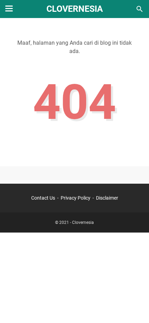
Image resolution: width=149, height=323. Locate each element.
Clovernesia (74, 9)
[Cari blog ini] (139, 9)
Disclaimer (107, 198)
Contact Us (43, 198)
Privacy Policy (75, 198)
